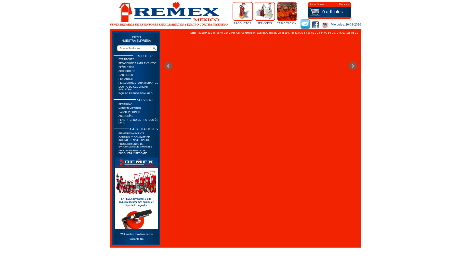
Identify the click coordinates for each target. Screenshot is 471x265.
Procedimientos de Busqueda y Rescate (132, 152)
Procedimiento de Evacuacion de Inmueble (135, 145)
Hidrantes (125, 79)
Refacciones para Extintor (137, 63)
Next (353, 66)
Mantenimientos (129, 108)
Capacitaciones (129, 112)
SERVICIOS (264, 23)
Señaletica (126, 67)
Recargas (125, 104)
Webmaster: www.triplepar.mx (136, 234)
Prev (168, 66)
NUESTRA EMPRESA (136, 40)
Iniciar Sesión (317, 4)
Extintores (126, 59)
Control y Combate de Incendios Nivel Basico (134, 138)
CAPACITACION (286, 23)
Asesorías (125, 116)
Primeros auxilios (131, 133)
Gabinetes (125, 75)
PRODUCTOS (242, 23)
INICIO (136, 37)
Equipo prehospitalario (135, 93)
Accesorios (126, 71)
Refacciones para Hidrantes (138, 82)
